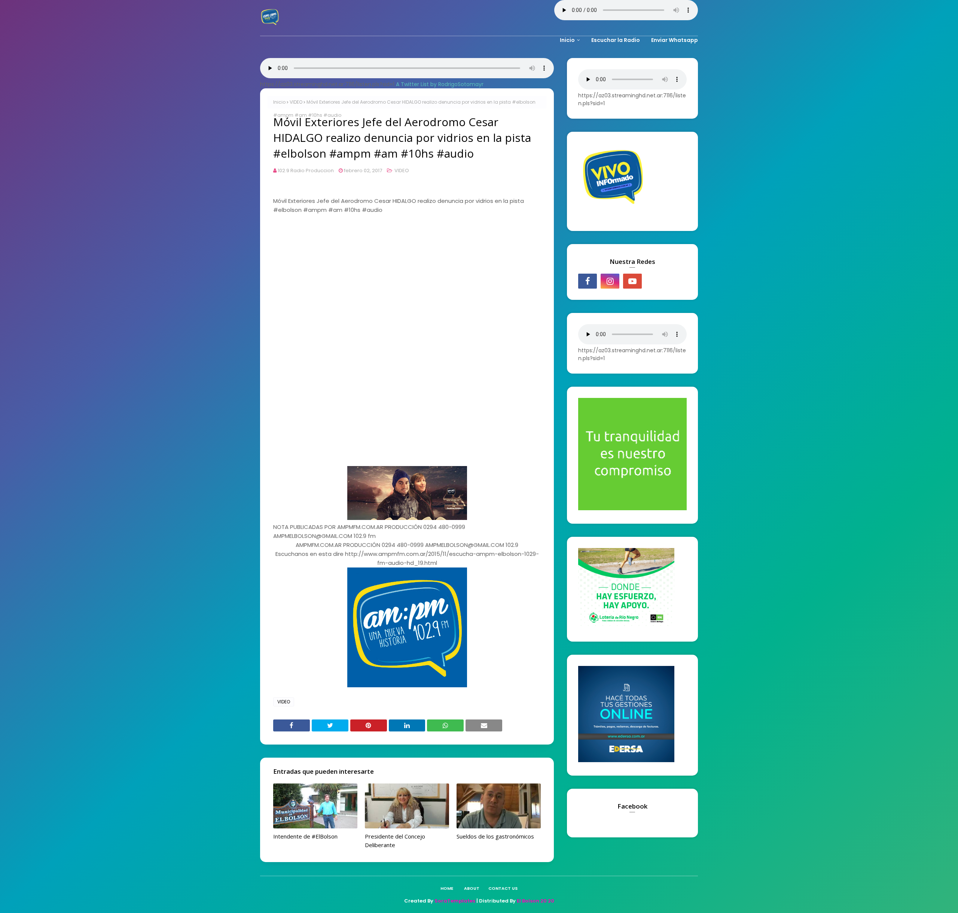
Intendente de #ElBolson (305, 836)
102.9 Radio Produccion (306, 170)
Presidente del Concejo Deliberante (395, 841)
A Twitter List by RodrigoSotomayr (439, 84)
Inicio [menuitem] (567, 40)
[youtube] (632, 281)
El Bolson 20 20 (535, 900)
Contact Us (503, 888)
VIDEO (296, 102)
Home (446, 888)
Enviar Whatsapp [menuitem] (674, 40)
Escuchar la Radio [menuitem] (615, 40)
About (471, 888)
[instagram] (610, 281)
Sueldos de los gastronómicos (495, 836)
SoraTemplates (454, 900)
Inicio (279, 102)
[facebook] (587, 281)
